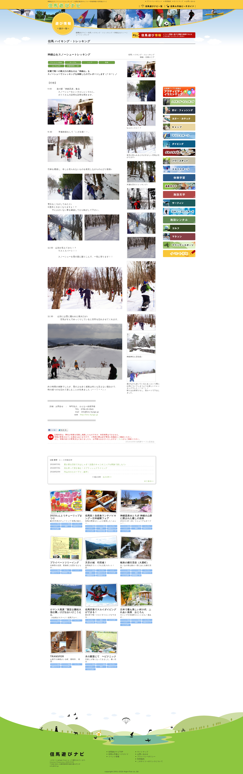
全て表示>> (149, 481)
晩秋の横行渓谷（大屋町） (134, 562)
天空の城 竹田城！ (97, 562)
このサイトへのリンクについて (150, 761)
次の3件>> (107, 477)
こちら (120, 439)
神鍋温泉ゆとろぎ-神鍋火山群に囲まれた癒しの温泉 (136, 516)
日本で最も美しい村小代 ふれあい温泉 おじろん (135, 610)
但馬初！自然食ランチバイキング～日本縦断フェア (100, 516)
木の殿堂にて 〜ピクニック (100, 656)
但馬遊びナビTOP (115, 752)
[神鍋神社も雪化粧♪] (141, 332)
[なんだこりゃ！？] (141, 103)
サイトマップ (178, 1)
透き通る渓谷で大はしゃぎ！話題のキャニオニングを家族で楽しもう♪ (95, 464)
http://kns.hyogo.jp (89, 415)
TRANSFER (57, 656)
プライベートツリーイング (64, 562)
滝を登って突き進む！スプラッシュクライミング (85, 468)
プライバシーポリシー (154, 1)
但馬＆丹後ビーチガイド (118, 754)
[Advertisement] (99, 50)
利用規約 (168, 1)
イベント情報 (113, 757)
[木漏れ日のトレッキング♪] (141, 160)
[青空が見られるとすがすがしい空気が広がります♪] (141, 131)
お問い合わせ (190, 1)
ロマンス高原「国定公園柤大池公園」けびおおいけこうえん (65, 612)
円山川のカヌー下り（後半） (77, 472)
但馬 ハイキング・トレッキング (100, 32)
